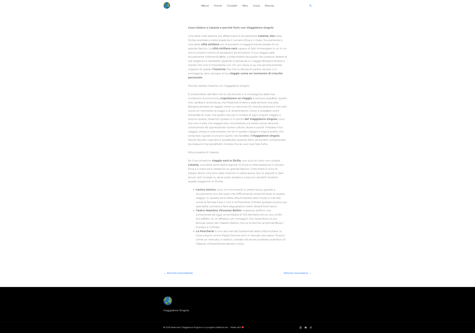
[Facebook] (306, 328)
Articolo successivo (297, 273)
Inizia (256, 5)
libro (245, 5)
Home (218, 5)
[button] (310, 5)
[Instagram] (311, 328)
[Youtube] (301, 328)
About (205, 5)
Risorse (269, 5)
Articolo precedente (178, 273)
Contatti (232, 5)
